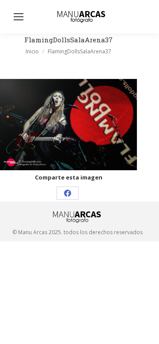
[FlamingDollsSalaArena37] (68, 124)
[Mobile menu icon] (18, 16)
